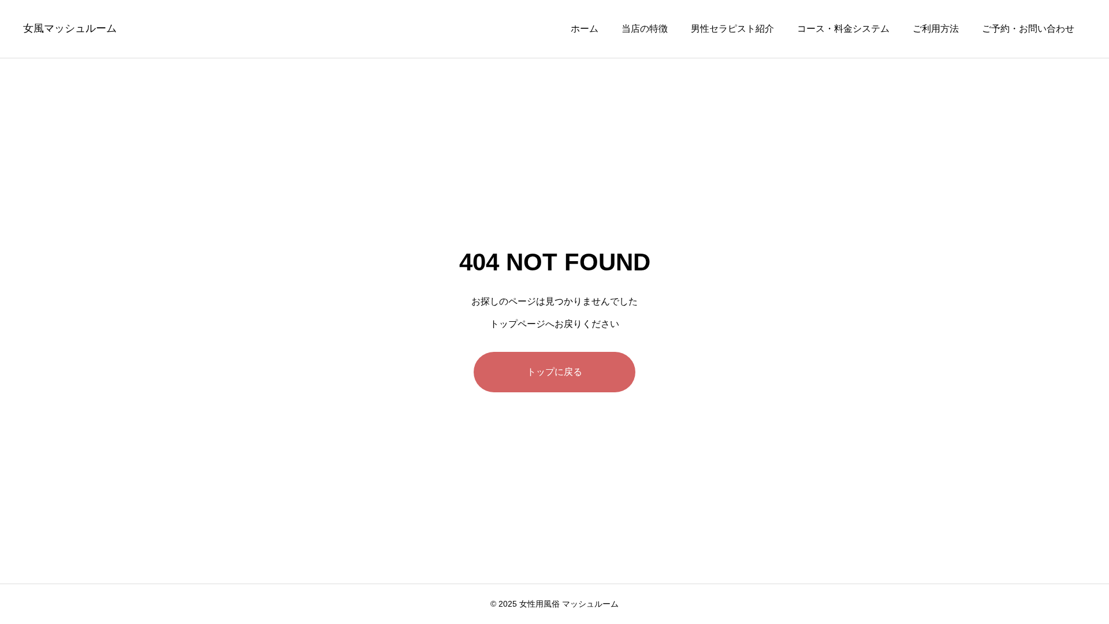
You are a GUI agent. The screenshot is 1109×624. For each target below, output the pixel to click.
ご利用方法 (936, 29)
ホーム (584, 29)
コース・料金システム (843, 29)
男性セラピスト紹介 (732, 29)
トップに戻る (554, 372)
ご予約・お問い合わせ (1028, 29)
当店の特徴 (645, 29)
